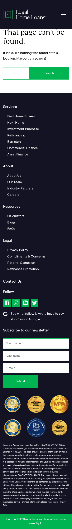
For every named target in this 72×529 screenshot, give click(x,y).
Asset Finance (17, 155)
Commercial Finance (22, 148)
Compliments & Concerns (26, 257)
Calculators (15, 216)
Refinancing (16, 136)
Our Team (14, 182)
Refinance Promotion (23, 269)
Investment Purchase (23, 129)
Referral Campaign (21, 263)
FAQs (11, 229)
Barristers (14, 142)
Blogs (11, 223)
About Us (14, 176)
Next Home (15, 123)
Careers (13, 195)
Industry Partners (20, 189)
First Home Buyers (21, 117)
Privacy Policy (17, 250)
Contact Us (12, 282)
